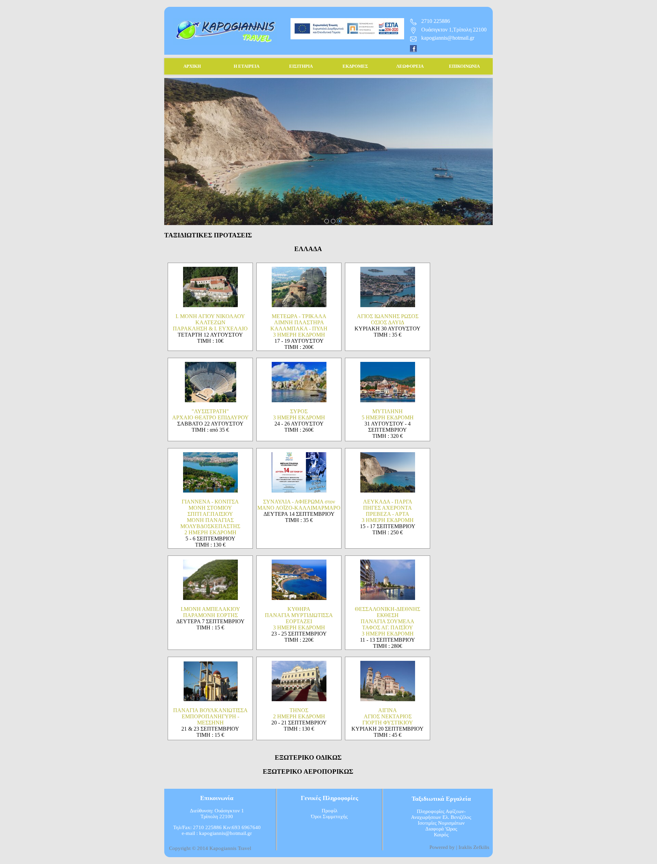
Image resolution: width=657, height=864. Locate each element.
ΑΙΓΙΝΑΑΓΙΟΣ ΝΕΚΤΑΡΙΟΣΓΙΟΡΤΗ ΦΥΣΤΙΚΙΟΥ (387, 716)
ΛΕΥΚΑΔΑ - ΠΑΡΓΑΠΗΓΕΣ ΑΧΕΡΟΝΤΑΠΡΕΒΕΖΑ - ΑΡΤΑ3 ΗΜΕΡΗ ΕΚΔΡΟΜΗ (388, 511)
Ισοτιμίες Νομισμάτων (441, 823)
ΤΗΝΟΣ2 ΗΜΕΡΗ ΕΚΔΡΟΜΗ (299, 713)
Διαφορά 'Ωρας (441, 829)
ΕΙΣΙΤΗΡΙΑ (301, 66)
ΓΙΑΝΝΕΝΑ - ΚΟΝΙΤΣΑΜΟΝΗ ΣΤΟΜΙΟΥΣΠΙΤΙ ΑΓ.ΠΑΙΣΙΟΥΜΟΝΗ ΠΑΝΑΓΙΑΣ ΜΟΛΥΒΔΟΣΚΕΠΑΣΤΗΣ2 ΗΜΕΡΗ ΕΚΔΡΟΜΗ (210, 517)
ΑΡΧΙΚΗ (192, 66)
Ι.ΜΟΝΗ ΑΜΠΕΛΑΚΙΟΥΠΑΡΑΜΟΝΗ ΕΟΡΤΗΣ (210, 612)
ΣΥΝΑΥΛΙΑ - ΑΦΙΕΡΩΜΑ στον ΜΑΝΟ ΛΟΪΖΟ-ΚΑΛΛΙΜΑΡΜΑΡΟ (298, 505)
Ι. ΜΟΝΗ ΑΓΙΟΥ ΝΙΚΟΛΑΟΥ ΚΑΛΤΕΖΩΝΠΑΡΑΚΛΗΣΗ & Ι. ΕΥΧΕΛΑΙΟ (210, 322)
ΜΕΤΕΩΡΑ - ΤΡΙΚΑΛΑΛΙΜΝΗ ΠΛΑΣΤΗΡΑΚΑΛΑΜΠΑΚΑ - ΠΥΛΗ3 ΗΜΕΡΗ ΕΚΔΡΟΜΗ (298, 325)
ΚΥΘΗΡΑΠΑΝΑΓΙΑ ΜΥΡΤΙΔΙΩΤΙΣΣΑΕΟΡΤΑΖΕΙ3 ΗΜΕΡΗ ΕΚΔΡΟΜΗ (299, 618)
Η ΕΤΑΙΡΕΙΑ (246, 66)
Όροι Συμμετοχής (329, 816)
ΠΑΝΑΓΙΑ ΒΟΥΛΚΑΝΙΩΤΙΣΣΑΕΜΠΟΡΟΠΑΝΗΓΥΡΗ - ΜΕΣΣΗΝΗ (210, 716)
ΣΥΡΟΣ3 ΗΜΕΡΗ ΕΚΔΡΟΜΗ (299, 414)
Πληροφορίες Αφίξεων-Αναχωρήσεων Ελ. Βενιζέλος (441, 814)
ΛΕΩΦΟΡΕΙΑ (410, 66)
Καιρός (441, 834)
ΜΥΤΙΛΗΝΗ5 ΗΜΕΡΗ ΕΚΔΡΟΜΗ (388, 414)
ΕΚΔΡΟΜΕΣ (355, 66)
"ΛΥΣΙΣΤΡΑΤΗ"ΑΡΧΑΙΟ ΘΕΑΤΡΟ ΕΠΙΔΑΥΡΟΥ (210, 414)
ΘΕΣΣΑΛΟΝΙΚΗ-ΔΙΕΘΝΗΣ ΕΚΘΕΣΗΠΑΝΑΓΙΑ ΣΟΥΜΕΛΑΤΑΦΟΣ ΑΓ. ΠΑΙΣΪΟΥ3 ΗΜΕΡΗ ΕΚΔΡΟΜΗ (387, 621)
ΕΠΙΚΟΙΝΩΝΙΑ (464, 66)
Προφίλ (329, 810)
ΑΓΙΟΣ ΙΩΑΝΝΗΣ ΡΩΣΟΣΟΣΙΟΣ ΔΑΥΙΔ (387, 319)
